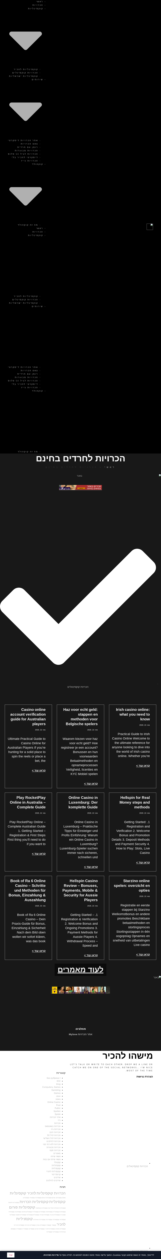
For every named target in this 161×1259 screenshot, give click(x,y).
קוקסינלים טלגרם (27, 1212)
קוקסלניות (63, 1219)
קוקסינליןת (18, 1212)
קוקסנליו (48, 1225)
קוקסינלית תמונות (21, 1215)
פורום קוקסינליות (50, 1198)
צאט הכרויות (29, 144)
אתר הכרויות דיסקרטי (23, 141)
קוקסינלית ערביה (55, 1215)
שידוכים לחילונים (53, 1180)
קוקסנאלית (56, 1219)
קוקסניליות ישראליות (39, 1219)
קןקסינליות (56, 1232)
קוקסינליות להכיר (26, 70)
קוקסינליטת (49, 1212)
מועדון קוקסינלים (61, 1198)
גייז (59, 1120)
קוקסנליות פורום (40, 1229)
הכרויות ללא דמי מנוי (52, 1144)
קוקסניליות (56, 1168)
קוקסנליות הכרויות (30, 1225)
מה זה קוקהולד (28, 225)
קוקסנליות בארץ (41, 1225)
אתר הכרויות (55, 1117)
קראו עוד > (143, 765)
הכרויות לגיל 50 (54, 1135)
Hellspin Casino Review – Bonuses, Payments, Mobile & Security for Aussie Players (80, 890)
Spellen (57, 1111)
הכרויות (37, 5)
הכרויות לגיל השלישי (52, 1138)
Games (57, 1093)
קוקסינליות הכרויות (34, 1201)
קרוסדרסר (56, 1174)
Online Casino (54, 1102)
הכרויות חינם (55, 1132)
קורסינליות (62, 1232)
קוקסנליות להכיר (50, 1229)
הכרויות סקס (55, 1150)
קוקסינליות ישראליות (23, 76)
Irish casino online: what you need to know (133, 714)
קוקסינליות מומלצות (42, 1208)
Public (58, 1108)
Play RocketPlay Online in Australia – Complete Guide (28, 802)
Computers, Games (51, 1087)
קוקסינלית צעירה (44, 1215)
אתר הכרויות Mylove (80, 1034)
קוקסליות (12, 1215)
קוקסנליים (31, 1229)
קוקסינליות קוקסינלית (59, 1212)
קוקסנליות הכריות (19, 1225)
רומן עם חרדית (27, 147)
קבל (10, 1255)
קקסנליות (49, 1232)
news (58, 1099)
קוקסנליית (25, 1229)
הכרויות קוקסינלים (25, 73)
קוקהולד (57, 1162)
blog (58, 1084)
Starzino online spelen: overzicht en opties (132, 885)
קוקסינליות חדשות (13, 1202)
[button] (80, 970)
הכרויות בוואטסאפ (53, 1126)
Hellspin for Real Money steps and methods (134, 802)
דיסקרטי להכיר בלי (25, 158)
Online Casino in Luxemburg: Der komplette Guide (83, 802)
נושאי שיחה (56, 1156)
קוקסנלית (19, 1229)
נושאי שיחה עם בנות (52, 1159)
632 (59, 1081)
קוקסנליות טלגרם (60, 1229)
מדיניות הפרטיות (51, 1255)
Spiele (58, 1114)
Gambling (56, 1090)
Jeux (58, 1096)
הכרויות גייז (29, 161)
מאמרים (57, 1153)
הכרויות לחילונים (54, 1141)
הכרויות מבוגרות (26, 151)
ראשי (39, 2)
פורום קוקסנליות (40, 1198)
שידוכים (57, 1177)
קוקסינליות (56, 1165)
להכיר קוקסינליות (23, 1193)
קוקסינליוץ (26, 1198)
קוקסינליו (32, 1198)
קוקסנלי (54, 1225)
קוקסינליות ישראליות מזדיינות (57, 1208)
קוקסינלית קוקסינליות (33, 1215)
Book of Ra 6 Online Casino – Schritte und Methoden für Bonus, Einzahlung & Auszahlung (27, 890)
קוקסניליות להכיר (53, 1171)
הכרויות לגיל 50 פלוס (23, 154)
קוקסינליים (42, 1212)
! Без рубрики (54, 1078)
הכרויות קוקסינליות (51, 1193)
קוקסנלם (13, 1229)
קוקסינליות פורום (22, 1207)
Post (58, 1105)
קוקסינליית (35, 1212)
